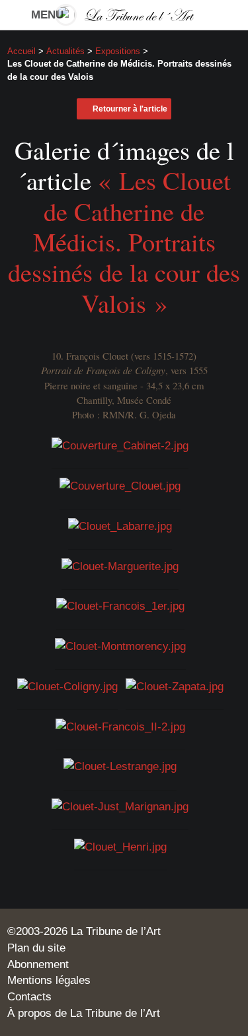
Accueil (21, 51)
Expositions (117, 51)
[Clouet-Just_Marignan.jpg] (120, 806)
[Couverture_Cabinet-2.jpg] (120, 445)
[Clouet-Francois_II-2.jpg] (120, 725)
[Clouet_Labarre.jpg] (120, 525)
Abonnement (38, 964)
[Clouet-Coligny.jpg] (67, 686)
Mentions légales (49, 980)
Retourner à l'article (130, 108)
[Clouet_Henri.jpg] (120, 846)
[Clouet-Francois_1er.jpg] (120, 605)
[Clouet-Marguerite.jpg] (120, 565)
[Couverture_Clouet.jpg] (120, 485)
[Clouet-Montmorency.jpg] (120, 645)
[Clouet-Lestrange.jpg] (120, 765)
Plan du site (36, 948)
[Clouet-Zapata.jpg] (175, 686)
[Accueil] (124, 15)
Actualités (65, 51)
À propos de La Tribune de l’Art (83, 1013)
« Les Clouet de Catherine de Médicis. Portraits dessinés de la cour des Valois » (124, 241)
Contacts (29, 996)
